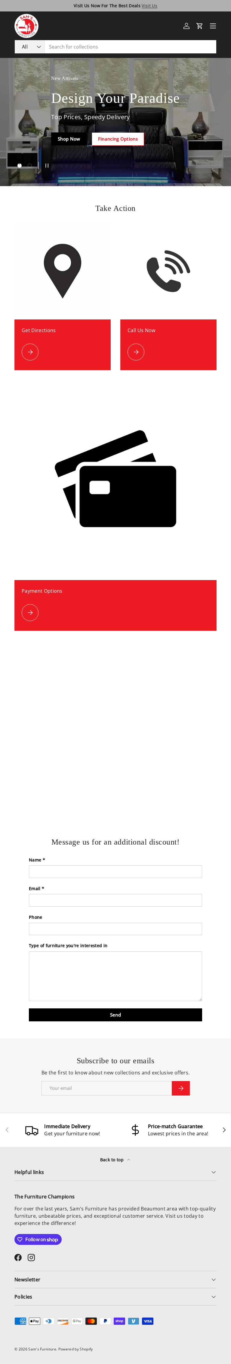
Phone (35, 917)
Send (115, 1015)
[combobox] (115, 46)
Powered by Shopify (75, 1349)
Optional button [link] (56, 148)
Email (35, 888)
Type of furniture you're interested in (68, 945)
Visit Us (149, 5)
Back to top (112, 1160)
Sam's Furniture (42, 1349)
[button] (199, 26)
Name (35, 860)
